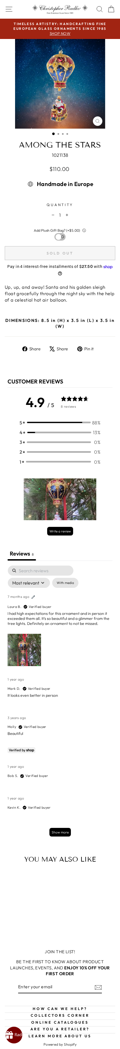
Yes (60, 236)
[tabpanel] (60, 703)
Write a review (60, 531)
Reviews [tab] (22, 553)
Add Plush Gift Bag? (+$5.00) (57, 230)
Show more (60, 832)
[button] (60, 422)
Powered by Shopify (60, 1044)
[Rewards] (14, 1035)
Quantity (60, 204)
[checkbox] (65, 583)
